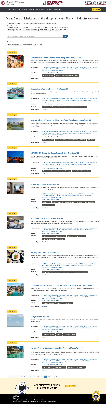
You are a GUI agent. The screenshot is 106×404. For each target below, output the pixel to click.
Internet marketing (58, 202)
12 (38, 377)
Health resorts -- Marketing (63, 171)
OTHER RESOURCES (46, 9)
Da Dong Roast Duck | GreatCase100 (45, 253)
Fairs (76, 75)
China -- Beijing (66, 272)
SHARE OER (36, 9)
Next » (17, 377)
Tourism (59, 303)
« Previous (10, 377)
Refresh (40, 44)
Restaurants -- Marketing (79, 272)
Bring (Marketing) (89, 202)
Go (65, 36)
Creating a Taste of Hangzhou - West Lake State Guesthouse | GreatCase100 (61, 120)
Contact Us (29, 400)
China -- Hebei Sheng (69, 334)
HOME (9, 9)
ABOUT (14, 9)
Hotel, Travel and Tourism (48, 72)
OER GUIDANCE (57, 9)
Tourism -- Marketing (48, 106)
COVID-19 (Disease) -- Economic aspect (53, 239)
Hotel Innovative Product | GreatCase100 (47, 218)
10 (30, 377)
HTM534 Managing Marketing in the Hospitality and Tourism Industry (60, 67)
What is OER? (96, 9)
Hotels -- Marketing (48, 75)
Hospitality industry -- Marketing (64, 75)
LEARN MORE (71, 386)
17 (56, 377)
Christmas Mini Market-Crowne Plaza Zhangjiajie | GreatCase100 (56, 58)
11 (34, 377)
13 (41, 377)
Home (6, 14)
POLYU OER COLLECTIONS (25, 9)
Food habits (91, 139)
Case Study (45, 78)
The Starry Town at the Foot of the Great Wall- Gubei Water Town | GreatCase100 (62, 285)
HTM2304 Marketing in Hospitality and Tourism (67, 69)
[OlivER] (22, 386)
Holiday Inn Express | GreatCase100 (45, 184)
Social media (46, 202)
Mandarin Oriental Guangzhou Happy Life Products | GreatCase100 (57, 348)
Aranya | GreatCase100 (40, 317)
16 (52, 377)
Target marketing (48, 236)
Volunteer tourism (61, 106)
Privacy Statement (18, 400)
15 (49, 377)
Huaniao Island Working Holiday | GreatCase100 (49, 89)
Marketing (60, 72)
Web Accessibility (38, 400)
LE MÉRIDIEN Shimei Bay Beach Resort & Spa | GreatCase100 (55, 153)
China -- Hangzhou (48, 139)
